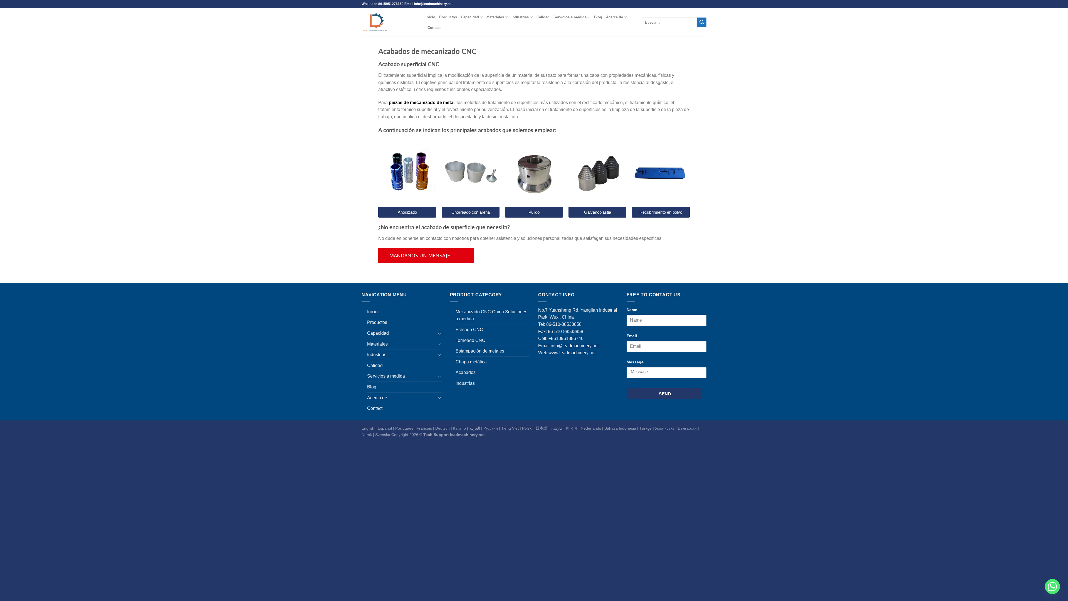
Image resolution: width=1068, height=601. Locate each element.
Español (385, 428)
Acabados (466, 372)
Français (424, 428)
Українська (664, 428)
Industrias (520, 17)
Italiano (459, 428)
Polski (527, 428)
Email (632, 336)
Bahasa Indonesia (620, 428)
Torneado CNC (470, 340)
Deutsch (442, 428)
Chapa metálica (471, 361)
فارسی (556, 428)
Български (687, 428)
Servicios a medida (570, 17)
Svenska (382, 434)
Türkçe (645, 428)
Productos (448, 17)
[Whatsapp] (1052, 586)
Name (632, 309)
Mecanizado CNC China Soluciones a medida (491, 315)
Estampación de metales (480, 351)
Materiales (495, 17)
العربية (474, 428)
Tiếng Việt (510, 428)
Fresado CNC (469, 329)
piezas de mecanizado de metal (421, 102)
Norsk (367, 434)
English (368, 428)
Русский (490, 428)
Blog (598, 17)
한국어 (571, 428)
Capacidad (470, 17)
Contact (434, 28)
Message (635, 362)
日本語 (541, 428)
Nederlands (591, 428)
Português (404, 428)
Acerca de (614, 17)
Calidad (543, 17)
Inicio (430, 17)
